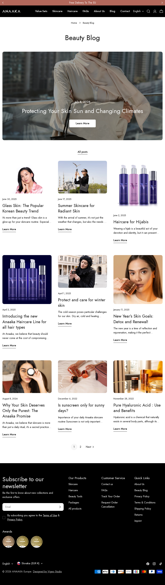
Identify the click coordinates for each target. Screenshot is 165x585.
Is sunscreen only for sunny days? (81, 407)
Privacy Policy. (15, 519)
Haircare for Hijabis (130, 222)
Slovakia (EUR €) (30, 563)
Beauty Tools (75, 496)
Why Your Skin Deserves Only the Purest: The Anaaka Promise (23, 410)
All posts (82, 152)
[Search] (148, 11)
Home (74, 22)
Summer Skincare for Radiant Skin (76, 208)
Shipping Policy (142, 508)
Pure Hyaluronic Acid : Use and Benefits (137, 407)
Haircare (73, 490)
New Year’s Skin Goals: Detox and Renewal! (133, 318)
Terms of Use (50, 515)
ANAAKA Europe (21, 571)
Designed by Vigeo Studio (47, 571)
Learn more (82, 123)
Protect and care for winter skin (81, 302)
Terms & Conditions (144, 502)
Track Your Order (110, 496)
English (137, 11)
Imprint (137, 521)
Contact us (107, 484)
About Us (139, 484)
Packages (73, 502)
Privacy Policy (141, 496)
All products (75, 508)
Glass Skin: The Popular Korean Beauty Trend (23, 208)
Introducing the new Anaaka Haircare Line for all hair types (24, 321)
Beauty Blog (141, 490)
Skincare (73, 484)
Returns (138, 515)
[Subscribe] (60, 507)
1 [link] (74, 447)
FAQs (104, 490)
